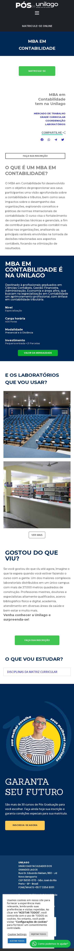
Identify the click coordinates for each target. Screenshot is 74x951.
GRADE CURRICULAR (52, 117)
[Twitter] (62, 139)
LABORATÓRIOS (55, 124)
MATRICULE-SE (37, 71)
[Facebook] (42, 139)
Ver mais (37, 534)
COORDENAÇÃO (55, 120)
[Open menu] (37, 13)
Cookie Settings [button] (17, 934)
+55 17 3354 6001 (44, 887)
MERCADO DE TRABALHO (49, 113)
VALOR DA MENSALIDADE (38, 352)
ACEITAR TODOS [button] (17, 941)
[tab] (37, 672)
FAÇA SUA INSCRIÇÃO (37, 640)
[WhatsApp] (49, 139)
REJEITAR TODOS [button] (38, 934)
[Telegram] (56, 139)
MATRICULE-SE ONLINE (37, 26)
